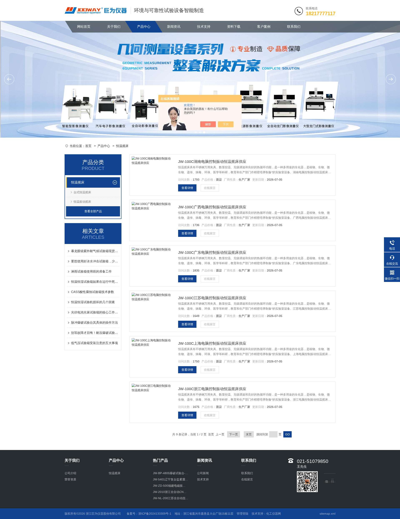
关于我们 (113, 26)
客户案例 (263, 26)
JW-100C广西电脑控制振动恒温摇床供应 (212, 207)
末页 (249, 434)
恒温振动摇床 (82, 201)
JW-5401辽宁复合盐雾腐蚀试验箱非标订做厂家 (171, 479)
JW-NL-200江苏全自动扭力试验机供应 (171, 498)
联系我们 (293, 26)
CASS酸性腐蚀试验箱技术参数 (92, 292)
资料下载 (233, 26)
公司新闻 (203, 473)
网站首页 (83, 26)
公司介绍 (70, 473)
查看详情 (187, 188)
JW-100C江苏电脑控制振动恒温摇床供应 (212, 298)
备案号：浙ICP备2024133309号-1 (149, 513)
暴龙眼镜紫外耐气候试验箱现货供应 (95, 251)
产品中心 (143, 26)
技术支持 (203, 26)
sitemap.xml (327, 513)
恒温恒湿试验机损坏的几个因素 (93, 302)
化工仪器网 (273, 513)
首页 (88, 146)
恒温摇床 (122, 146)
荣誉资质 (70, 479)
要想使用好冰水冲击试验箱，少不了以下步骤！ (95, 261)
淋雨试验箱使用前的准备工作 (91, 271)
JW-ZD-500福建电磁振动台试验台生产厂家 (171, 485)
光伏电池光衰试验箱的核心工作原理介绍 (95, 312)
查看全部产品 (93, 211)
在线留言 (210, 188)
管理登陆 (242, 513)
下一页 (233, 434)
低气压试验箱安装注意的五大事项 (94, 343)
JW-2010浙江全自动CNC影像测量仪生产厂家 (171, 492)
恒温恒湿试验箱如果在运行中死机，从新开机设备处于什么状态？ (95, 281)
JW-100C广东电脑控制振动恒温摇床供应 (212, 252)
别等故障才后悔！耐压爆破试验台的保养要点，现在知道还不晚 (95, 332)
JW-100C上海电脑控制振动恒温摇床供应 (212, 343)
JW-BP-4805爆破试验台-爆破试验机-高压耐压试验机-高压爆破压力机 (171, 473)
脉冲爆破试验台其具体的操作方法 (94, 322)
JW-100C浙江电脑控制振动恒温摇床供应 (212, 389)
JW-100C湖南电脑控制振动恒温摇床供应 (212, 162)
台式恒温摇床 (82, 192)
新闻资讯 (173, 26)
